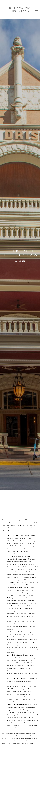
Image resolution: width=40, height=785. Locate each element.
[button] (36, 10)
